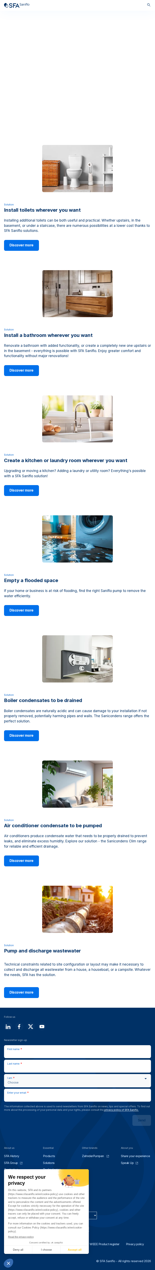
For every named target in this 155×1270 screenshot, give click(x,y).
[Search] (149, 5)
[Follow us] (8, 1026)
